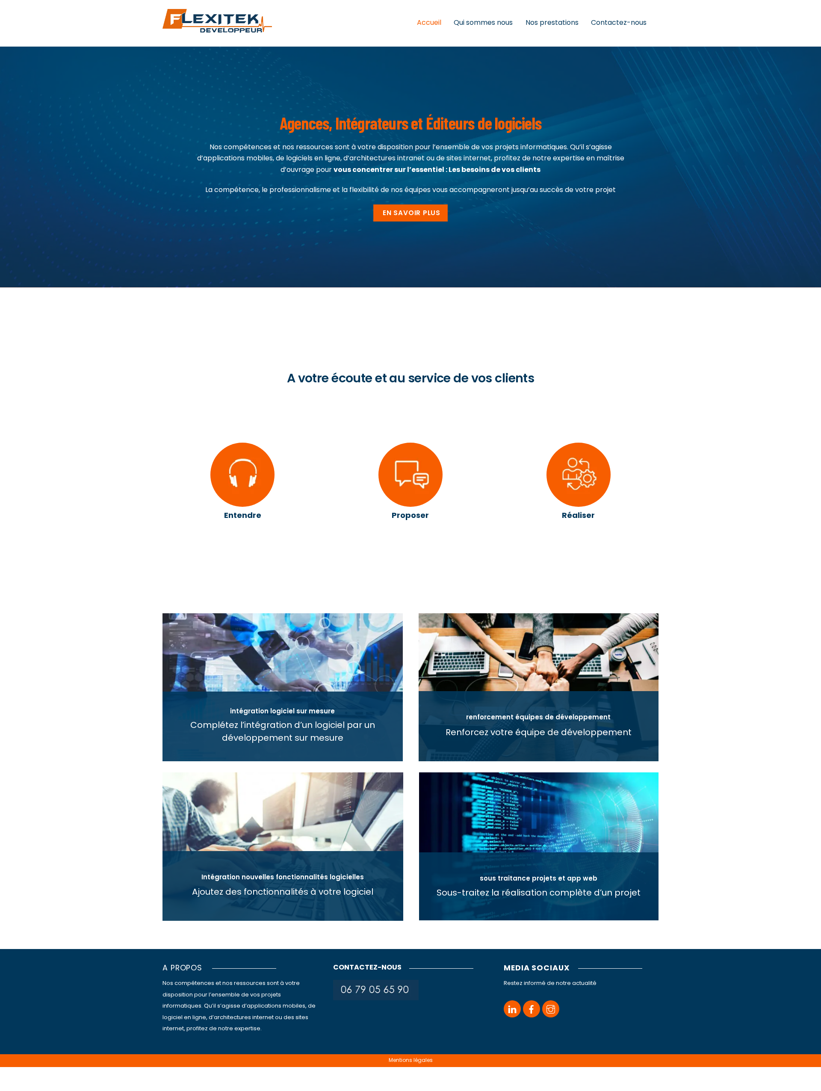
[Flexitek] (217, 28)
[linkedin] (512, 1008)
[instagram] (550, 1008)
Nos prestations (552, 22)
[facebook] (531, 1008)
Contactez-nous (619, 22)
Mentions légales (411, 1060)
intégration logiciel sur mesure (282, 711)
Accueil (429, 22)
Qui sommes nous (483, 22)
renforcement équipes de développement (538, 717)
